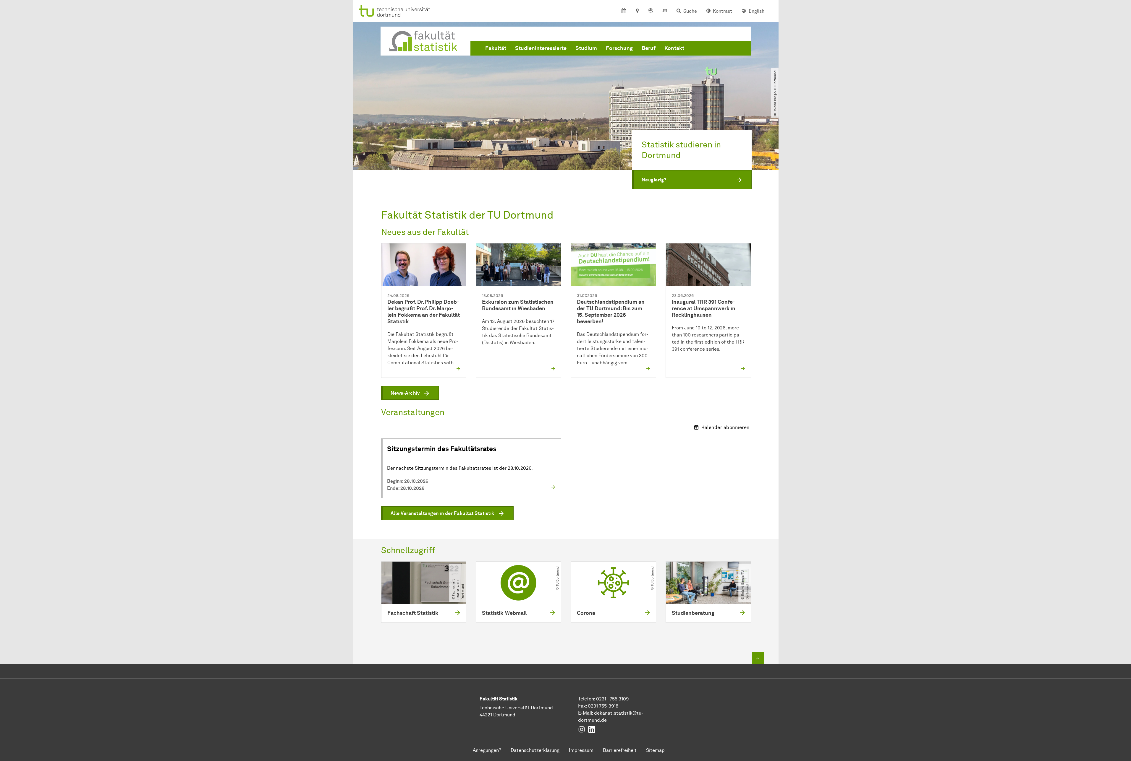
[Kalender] (624, 11)
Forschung (619, 48)
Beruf (649, 48)
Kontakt (674, 48)
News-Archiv (405, 393)
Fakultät (495, 48)
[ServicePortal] (650, 11)
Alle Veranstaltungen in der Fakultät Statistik (442, 513)
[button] (692, 179)
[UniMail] (665, 11)
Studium (586, 48)
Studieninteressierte (541, 48)
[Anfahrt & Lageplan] (637, 11)
